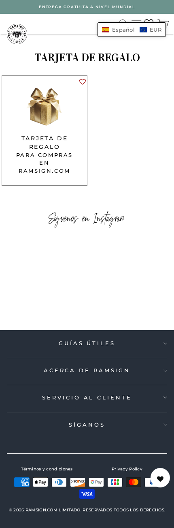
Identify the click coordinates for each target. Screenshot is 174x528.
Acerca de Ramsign (87, 370)
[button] (82, 84)
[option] (87, 7)
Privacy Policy (127, 469)
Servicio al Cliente (87, 397)
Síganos (87, 424)
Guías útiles (87, 343)
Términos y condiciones (47, 469)
